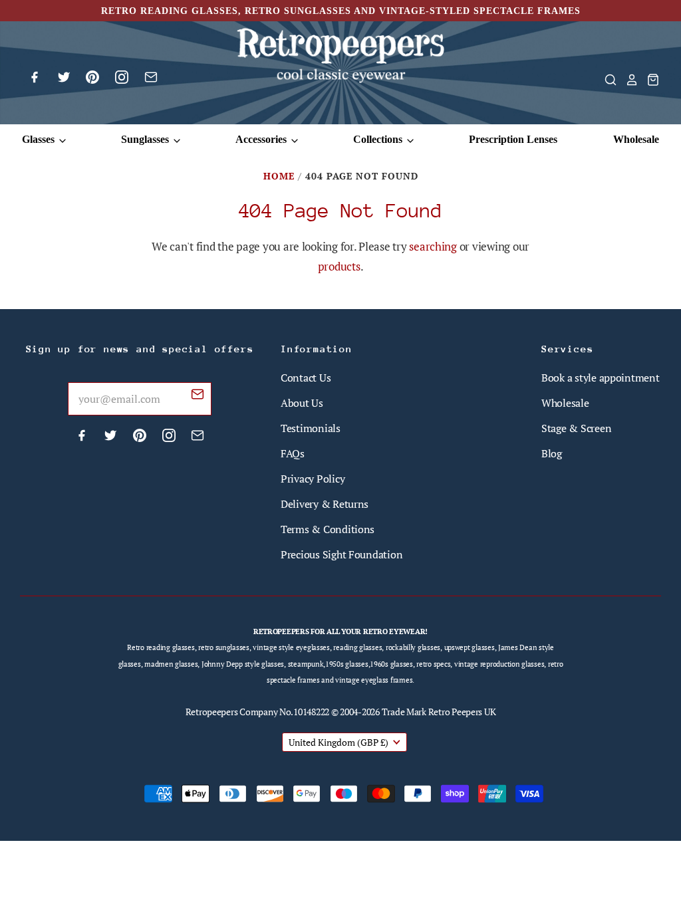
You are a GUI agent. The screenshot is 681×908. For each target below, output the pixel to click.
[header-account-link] (627, 79)
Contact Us (306, 377)
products (339, 266)
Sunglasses (146, 139)
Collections (379, 139)
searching (433, 246)
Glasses (39, 139)
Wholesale (636, 139)
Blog (551, 453)
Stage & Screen (576, 428)
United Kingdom (338, 742)
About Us (302, 403)
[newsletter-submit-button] (197, 396)
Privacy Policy (312, 478)
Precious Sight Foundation (341, 554)
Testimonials (310, 428)
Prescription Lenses (513, 139)
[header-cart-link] (649, 79)
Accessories (262, 139)
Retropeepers (212, 711)
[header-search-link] (606, 79)
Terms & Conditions (327, 529)
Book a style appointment (600, 377)
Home (279, 176)
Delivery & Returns (324, 504)
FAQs (293, 453)
